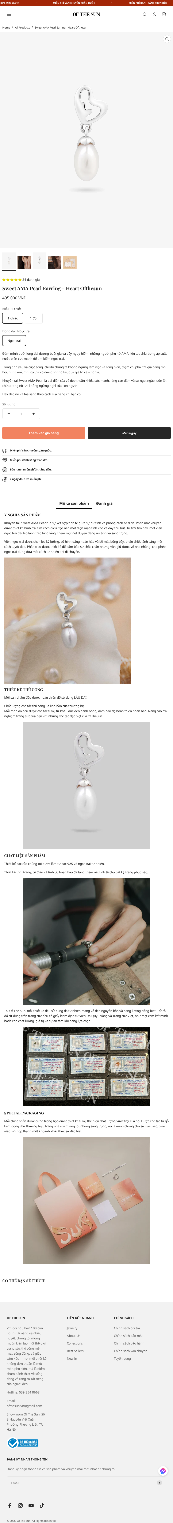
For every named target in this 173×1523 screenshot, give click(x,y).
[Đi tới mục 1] (9, 261)
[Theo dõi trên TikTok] (42, 1505)
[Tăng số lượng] (33, 414)
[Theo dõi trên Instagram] (20, 1505)
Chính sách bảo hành (129, 1343)
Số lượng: (9, 404)
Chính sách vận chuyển (130, 1351)
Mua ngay (129, 433)
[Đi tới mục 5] (70, 263)
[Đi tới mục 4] (54, 263)
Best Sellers (75, 1351)
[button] (12, 279)
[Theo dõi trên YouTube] (31, 1505)
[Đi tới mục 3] (39, 261)
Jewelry (72, 1328)
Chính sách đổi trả (127, 1328)
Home (6, 27)
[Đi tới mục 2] (24, 263)
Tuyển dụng (122, 1358)
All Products (22, 27)
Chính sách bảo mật (128, 1335)
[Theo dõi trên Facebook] (9, 1505)
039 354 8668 (29, 1392)
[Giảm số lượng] (9, 414)
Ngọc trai (14, 340)
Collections (75, 1343)
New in (72, 1358)
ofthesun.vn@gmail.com (24, 1406)
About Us (73, 1335)
